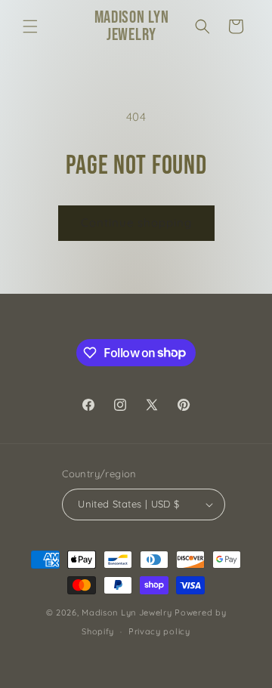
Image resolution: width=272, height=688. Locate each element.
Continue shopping (136, 222)
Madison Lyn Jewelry (127, 612)
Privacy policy (159, 631)
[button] (30, 26)
